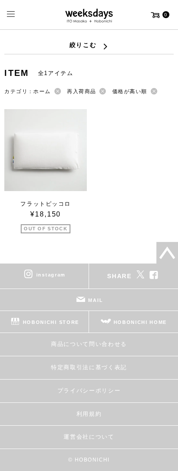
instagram (51, 274)
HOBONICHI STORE (51, 322)
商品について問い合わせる (89, 344)
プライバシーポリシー (89, 390)
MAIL (95, 300)
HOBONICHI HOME (140, 322)
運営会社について (89, 436)
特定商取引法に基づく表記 (89, 367)
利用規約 (89, 414)
